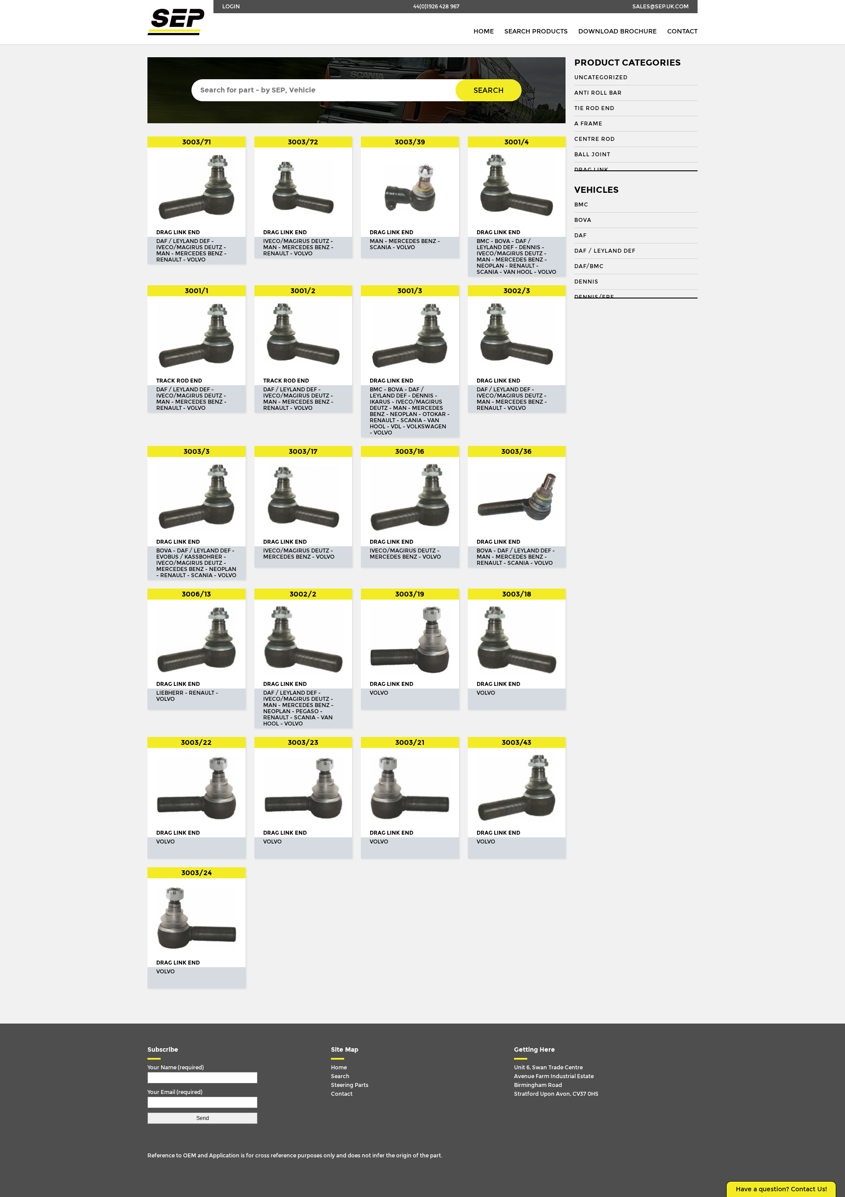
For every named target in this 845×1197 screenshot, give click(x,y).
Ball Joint (592, 154)
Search (488, 90)
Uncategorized (601, 77)
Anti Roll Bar (598, 93)
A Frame (588, 124)
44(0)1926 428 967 (436, 7)
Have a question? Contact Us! (781, 1189)
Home (484, 31)
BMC (581, 205)
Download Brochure (617, 31)
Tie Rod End (594, 108)
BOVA (583, 220)
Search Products (536, 31)
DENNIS (586, 282)
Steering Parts (349, 1085)
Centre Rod (594, 139)
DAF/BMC (589, 266)
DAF (580, 235)
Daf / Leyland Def (605, 251)
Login (231, 7)
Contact (682, 31)
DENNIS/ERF (594, 297)
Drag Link (591, 170)
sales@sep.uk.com (660, 7)
